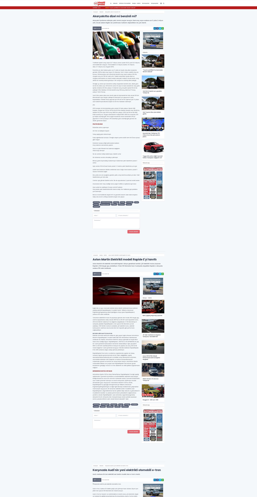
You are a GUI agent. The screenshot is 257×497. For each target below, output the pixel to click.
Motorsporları (145, 3)
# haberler (121, 204)
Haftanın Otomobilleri (125, 3)
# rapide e (113, 404)
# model (127, 404)
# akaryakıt (129, 202)
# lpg (136, 202)
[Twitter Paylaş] (160, 28)
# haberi (129, 204)
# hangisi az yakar (105, 204)
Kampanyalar (154, 3)
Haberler (115, 3)
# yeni (120, 404)
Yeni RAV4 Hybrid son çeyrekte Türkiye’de (118, 8)
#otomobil (96, 202)
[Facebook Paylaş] (157, 28)
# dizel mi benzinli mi (106, 202)
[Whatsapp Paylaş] (162, 28)
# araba (116, 202)
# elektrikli (134, 404)
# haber (114, 204)
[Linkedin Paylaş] (155, 28)
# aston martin (105, 404)
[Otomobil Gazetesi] (99, 3)
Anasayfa (95, 12)
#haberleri (96, 206)
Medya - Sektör (136, 3)
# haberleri (125, 406)
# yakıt (122, 202)
